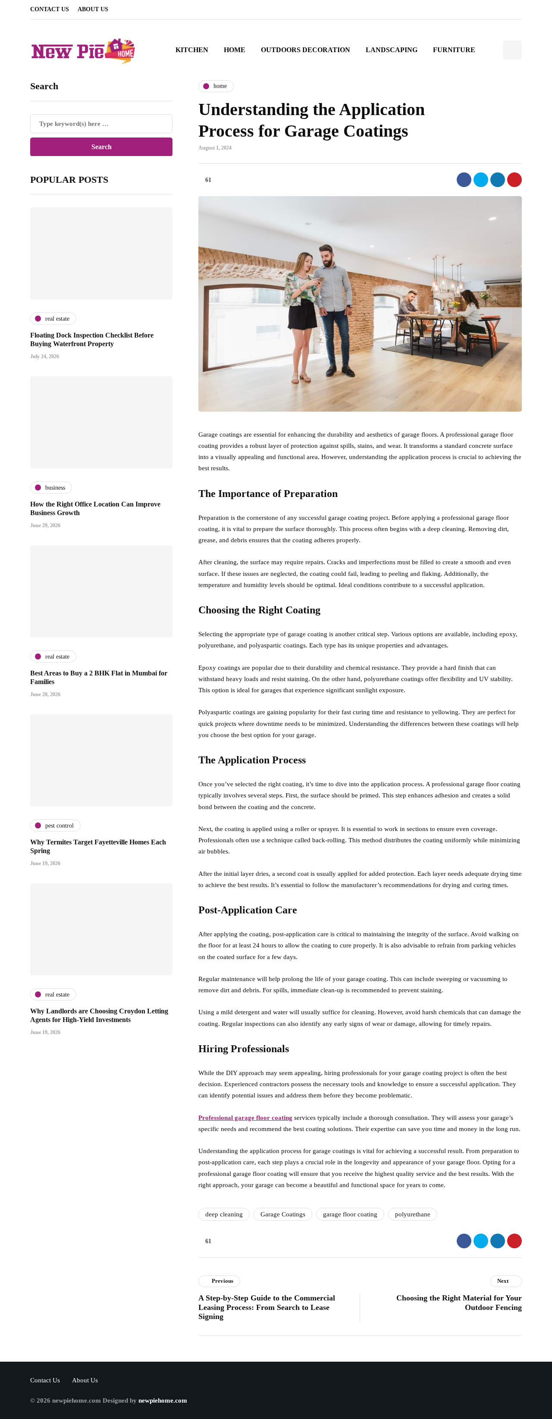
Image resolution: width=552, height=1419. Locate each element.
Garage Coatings (282, 1214)
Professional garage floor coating (245, 1117)
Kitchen (192, 49)
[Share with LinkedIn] (497, 179)
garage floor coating (350, 1214)
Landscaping (391, 49)
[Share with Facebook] (464, 179)
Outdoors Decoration (305, 49)
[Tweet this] (481, 179)
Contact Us (49, 9)
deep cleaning (224, 1214)
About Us (93, 9)
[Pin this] (514, 179)
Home (234, 49)
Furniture (454, 49)
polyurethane (412, 1214)
